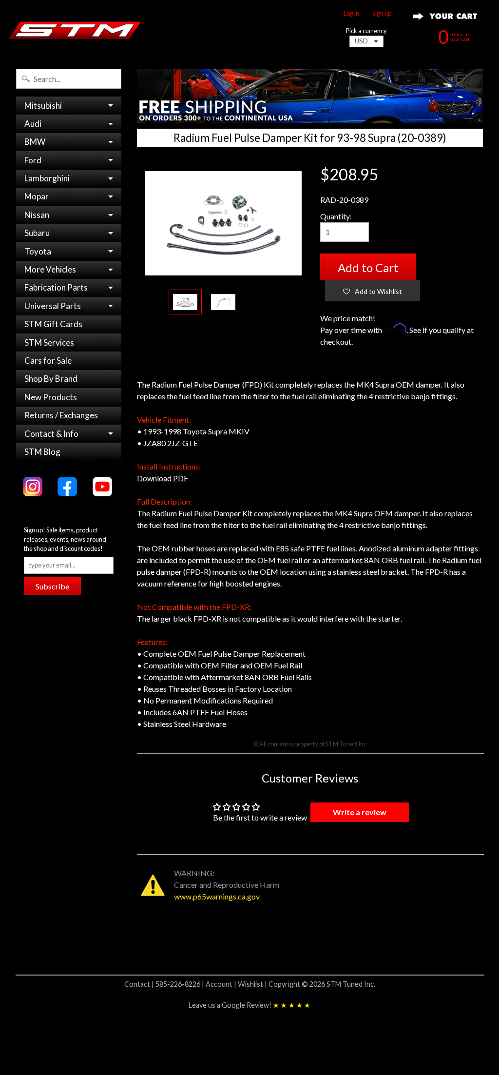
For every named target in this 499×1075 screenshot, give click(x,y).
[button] (372, 290)
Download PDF (162, 478)
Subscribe (52, 586)
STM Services (49, 342)
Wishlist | (253, 984)
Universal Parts (52, 306)
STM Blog (42, 452)
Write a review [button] (359, 812)
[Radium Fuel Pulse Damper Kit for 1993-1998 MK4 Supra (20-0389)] (185, 302)
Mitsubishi (43, 105)
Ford (32, 160)
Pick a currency (366, 31)
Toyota (37, 251)
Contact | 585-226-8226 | (165, 984)
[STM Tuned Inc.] (75, 30)
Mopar (36, 196)
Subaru (37, 233)
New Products (50, 397)
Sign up (381, 13)
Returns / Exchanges (61, 415)
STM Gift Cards (53, 324)
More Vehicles (50, 269)
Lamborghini (47, 178)
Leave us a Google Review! (249, 1005)
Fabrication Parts (56, 287)
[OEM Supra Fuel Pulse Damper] (223, 302)
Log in (351, 13)
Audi (32, 123)
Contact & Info (51, 434)
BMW (34, 142)
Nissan (36, 215)
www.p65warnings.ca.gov (217, 896)
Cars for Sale (48, 360)
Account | (222, 984)
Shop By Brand (50, 378)
